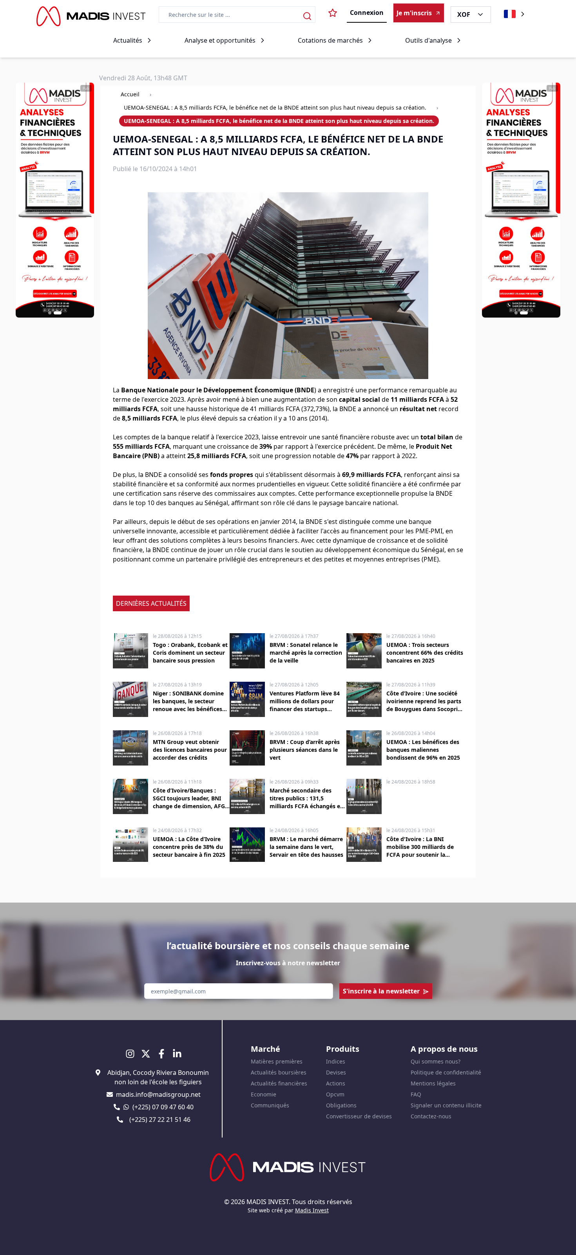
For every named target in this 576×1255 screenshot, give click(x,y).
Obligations (341, 1105)
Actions (335, 1083)
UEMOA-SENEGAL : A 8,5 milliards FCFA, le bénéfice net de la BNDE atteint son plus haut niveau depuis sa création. (275, 107)
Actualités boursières (278, 1072)
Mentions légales (433, 1083)
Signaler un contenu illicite (446, 1105)
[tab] (49, 312)
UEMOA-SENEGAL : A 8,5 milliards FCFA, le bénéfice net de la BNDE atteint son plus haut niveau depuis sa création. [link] (279, 121)
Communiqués (270, 1105)
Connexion (367, 12)
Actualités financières (279, 1083)
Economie (263, 1094)
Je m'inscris (414, 13)
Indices (335, 1061)
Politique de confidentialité (446, 1072)
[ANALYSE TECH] (55, 200)
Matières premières (276, 1061)
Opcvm (335, 1094)
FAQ (416, 1094)
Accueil (130, 94)
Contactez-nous (431, 1116)
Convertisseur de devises (359, 1116)
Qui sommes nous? (435, 1061)
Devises (336, 1072)
